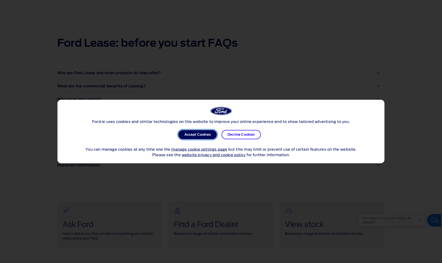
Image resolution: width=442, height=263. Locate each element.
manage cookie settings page (199, 149)
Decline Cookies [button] (241, 134)
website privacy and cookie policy (214, 155)
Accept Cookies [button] (197, 134)
